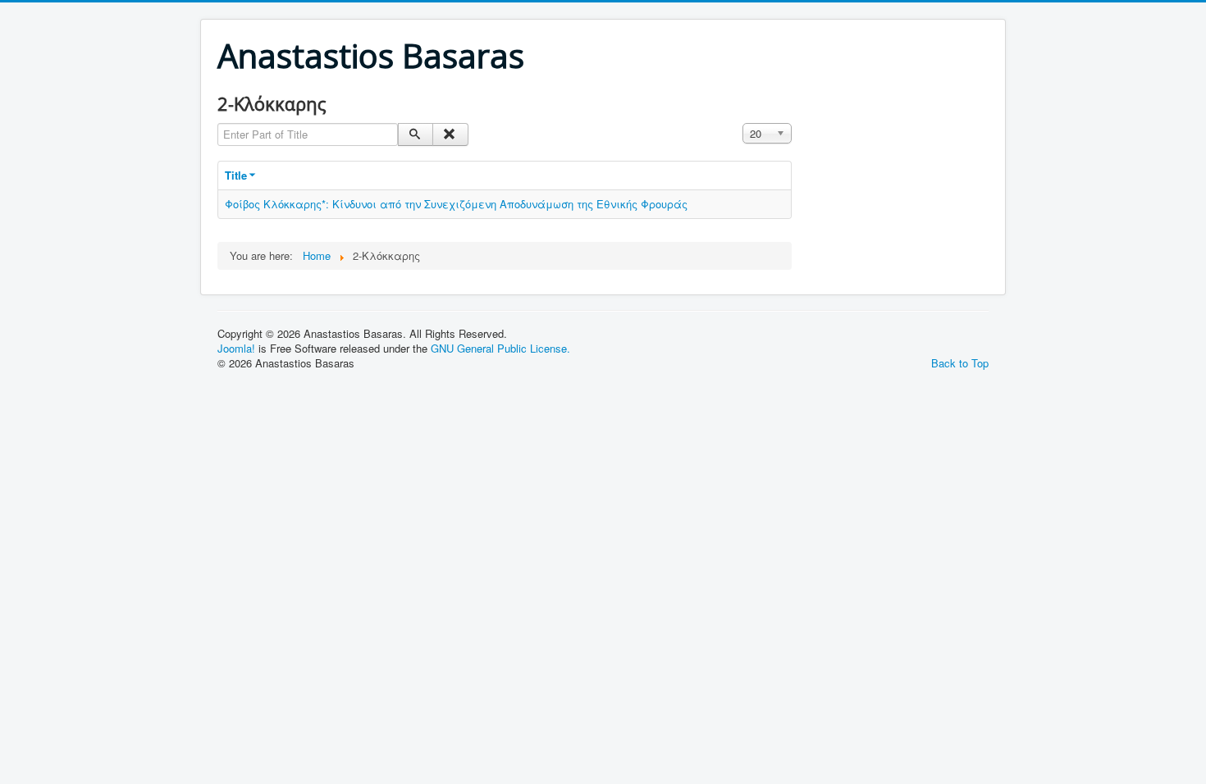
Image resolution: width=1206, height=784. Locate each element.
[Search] (415, 134)
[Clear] (450, 134)
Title (236, 175)
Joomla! (236, 348)
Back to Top (960, 363)
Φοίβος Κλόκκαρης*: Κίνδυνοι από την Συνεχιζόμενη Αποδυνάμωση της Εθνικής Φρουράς (456, 204)
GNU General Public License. (500, 348)
